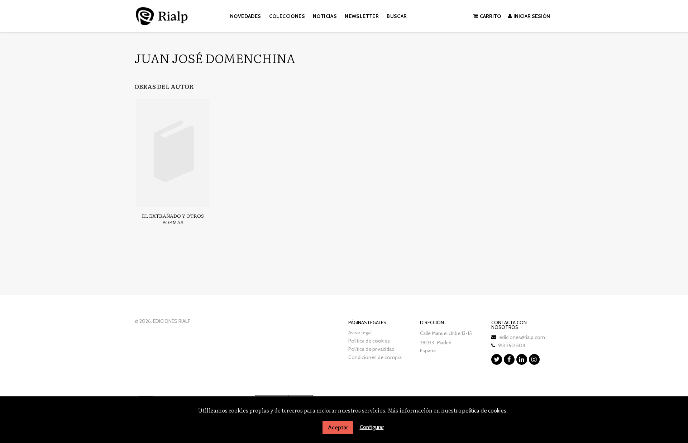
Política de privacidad (371, 349)
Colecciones (287, 16)
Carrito (490, 16)
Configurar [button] (372, 427)
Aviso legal (360, 332)
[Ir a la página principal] (162, 15)
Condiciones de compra (375, 357)
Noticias (325, 16)
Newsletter (362, 16)
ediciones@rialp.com (522, 337)
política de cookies (484, 410)
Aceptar (338, 427)
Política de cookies (369, 341)
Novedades (245, 16)
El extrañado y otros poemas (173, 219)
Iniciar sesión (531, 16)
